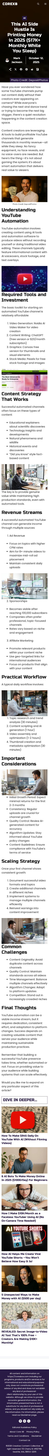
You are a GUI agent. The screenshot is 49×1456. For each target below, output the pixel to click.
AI (24, 18)
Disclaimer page (29, 1415)
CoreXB (10, 4)
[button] (38, 4)
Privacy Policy (33, 1431)
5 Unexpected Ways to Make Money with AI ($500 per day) (21, 1296)
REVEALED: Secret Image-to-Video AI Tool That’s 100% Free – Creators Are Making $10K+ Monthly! (24, 1337)
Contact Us (24, 1440)
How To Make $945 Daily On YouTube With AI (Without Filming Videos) (24, 1139)
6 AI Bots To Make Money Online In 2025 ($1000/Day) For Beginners (24, 1178)
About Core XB (17, 1431)
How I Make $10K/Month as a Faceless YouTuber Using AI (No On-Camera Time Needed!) (23, 1217)
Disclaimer (37, 1436)
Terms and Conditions (18, 1436)
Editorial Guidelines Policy (24, 1427)
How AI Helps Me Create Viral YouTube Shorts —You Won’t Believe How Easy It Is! (21, 1257)
